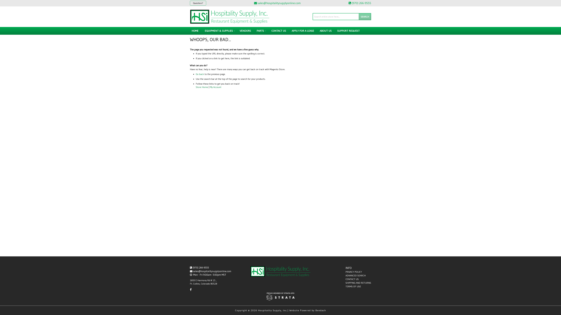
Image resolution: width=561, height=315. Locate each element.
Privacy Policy (354, 271)
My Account (215, 87)
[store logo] (230, 16)
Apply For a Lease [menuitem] (303, 30)
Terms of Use (353, 286)
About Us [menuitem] (326, 30)
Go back (200, 74)
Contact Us (352, 279)
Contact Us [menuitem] (278, 30)
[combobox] (342, 16)
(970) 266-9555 (201, 267)
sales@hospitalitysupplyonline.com (212, 271)
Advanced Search (356, 275)
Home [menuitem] (195, 30)
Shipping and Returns (358, 282)
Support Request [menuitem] (348, 30)
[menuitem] (219, 31)
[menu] (280, 31)
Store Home (202, 87)
